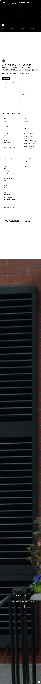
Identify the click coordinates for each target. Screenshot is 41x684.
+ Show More (4, 75)
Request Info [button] (6, 78)
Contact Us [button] (20, 606)
